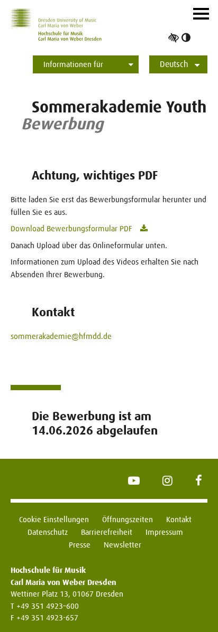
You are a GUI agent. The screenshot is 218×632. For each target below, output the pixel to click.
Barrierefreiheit (106, 531)
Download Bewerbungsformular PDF (71, 228)
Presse (79, 544)
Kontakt (179, 519)
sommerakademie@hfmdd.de (61, 336)
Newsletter (122, 544)
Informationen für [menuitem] (73, 64)
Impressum (164, 531)
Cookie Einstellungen (54, 519)
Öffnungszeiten (127, 519)
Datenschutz (48, 531)
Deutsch (174, 64)
